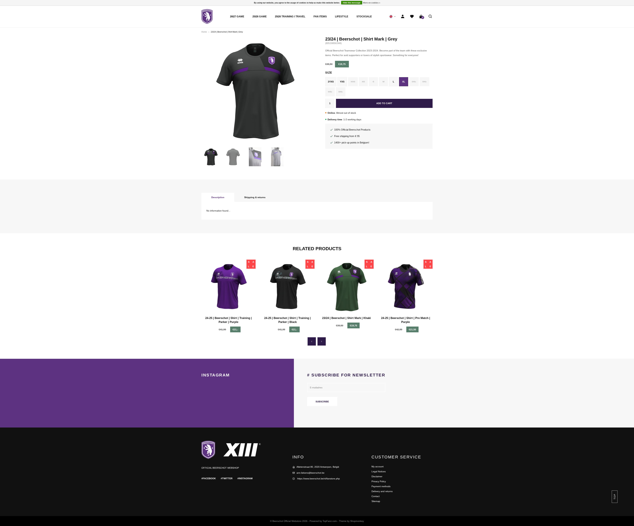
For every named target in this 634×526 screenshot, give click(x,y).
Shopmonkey (357, 521)
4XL (330, 91)
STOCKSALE (364, 16)
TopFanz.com (330, 521)
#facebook (208, 478)
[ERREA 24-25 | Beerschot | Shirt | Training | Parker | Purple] (228, 287)
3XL (424, 81)
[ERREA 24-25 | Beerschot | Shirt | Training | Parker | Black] (288, 287)
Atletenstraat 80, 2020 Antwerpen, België (318, 467)
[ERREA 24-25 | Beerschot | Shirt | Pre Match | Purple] (406, 287)
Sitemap (375, 501)
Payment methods (380, 486)
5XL (340, 91)
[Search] (430, 16)
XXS (353, 81)
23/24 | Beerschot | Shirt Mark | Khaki (346, 318)
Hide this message (351, 3)
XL (403, 81)
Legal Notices (378, 471)
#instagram (245, 478)
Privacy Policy (378, 481)
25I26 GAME (259, 16)
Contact (375, 496)
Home (204, 32)
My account (377, 466)
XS (363, 81)
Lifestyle (341, 16)
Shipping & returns (254, 197)
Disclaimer (376, 476)
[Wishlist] (412, 16)
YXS (342, 81)
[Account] (403, 16)
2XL (414, 81)
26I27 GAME (237, 16)
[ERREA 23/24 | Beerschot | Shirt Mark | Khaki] (346, 287)
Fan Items (320, 16)
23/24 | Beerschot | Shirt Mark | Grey (227, 32)
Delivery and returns (382, 491)
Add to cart (384, 103)
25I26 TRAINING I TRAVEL (290, 16)
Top (614, 496)
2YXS (331, 81)
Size (328, 72)
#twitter (226, 478)
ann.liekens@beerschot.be (310, 472)
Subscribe (322, 401)
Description (217, 197)
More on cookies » (371, 3)
